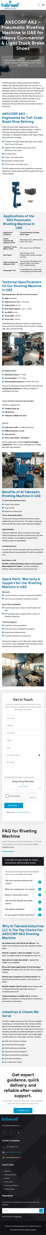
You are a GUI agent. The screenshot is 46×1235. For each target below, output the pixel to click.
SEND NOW (12, 805)
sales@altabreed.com (14, 1152)
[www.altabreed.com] (3, 1157)
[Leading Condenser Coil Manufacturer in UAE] (10, 5)
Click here (18, 1216)
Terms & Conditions (23, 812)
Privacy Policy (9, 1189)
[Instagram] (11, 1132)
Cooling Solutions (10, 1175)
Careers (7, 1178)
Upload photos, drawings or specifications (19, 777)
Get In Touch (8, 1182)
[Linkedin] (18, 1132)
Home (21, 58)
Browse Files (23, 787)
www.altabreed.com (13, 1157)
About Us (7, 1171)
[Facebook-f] (4, 1132)
